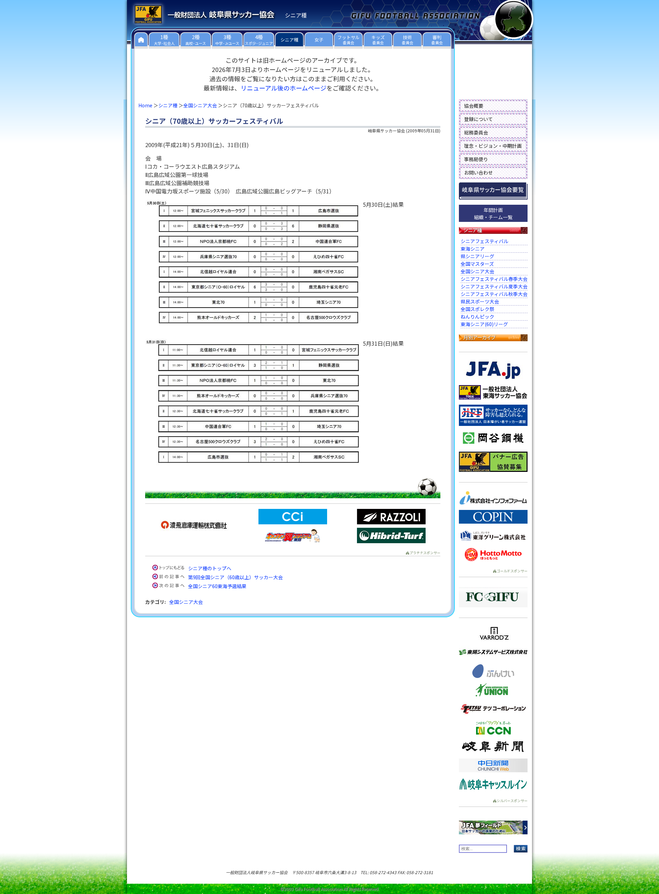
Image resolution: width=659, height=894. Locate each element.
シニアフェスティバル (484, 241)
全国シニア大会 (200, 105)
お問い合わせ (478, 172)
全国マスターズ (477, 263)
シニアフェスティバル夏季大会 (494, 286)
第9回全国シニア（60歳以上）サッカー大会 (235, 577)
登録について (478, 119)
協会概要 (473, 105)
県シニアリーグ (477, 256)
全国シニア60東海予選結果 (217, 586)
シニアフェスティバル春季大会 (494, 278)
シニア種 (167, 105)
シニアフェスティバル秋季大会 (494, 293)
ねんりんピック (477, 316)
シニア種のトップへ (209, 568)
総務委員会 (476, 132)
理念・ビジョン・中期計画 (493, 145)
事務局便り (476, 159)
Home (145, 105)
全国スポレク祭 (477, 309)
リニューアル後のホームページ (283, 87)
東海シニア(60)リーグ (484, 324)
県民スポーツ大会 (480, 301)
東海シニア (473, 248)
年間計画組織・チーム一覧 (493, 213)
